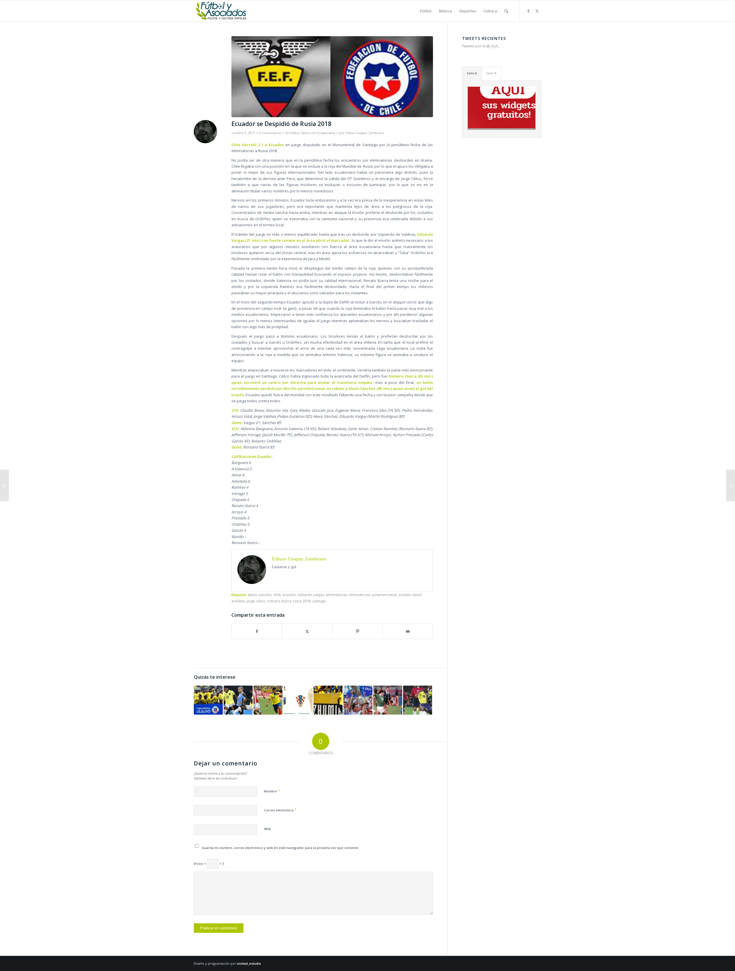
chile (277, 594)
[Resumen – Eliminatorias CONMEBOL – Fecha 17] (730, 485)
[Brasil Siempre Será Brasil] (328, 700)
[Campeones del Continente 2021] (357, 700)
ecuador (289, 594)
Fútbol (294, 133)
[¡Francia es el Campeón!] (297, 700)
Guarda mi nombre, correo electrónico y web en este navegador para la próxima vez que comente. (280, 848)
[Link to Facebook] (528, 11)
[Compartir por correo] (408, 631)
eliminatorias (336, 594)
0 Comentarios (270, 133)
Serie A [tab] (472, 73)
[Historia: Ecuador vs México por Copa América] (387, 700)
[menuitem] (425, 11)
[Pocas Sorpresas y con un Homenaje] (238, 700)
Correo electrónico (280, 810)
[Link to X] (537, 11)
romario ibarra (279, 601)
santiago (319, 601)
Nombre (272, 791)
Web (267, 829)
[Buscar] (506, 11)
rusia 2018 (301, 601)
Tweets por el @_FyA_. (481, 46)
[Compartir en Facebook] (257, 631)
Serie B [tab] (491, 73)
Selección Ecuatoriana (318, 133)
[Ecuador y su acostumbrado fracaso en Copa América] (208, 700)
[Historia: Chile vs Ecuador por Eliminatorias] (417, 700)
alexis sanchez (260, 594)
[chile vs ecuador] (332, 76)
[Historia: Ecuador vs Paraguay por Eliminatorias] (268, 700)
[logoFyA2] (221, 11)
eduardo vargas (311, 594)
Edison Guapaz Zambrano (364, 133)
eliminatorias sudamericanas (373, 594)
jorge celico (256, 601)
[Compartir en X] (307, 631)
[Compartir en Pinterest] (357, 631)
